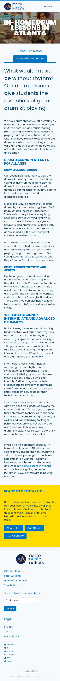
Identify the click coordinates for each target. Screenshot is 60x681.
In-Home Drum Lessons (30, 58)
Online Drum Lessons (30, 51)
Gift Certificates (14, 571)
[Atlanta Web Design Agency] (30, 672)
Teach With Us (12, 585)
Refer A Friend (12, 576)
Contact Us (14, 528)
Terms (8, 631)
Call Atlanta (34, 528)
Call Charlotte (15, 535)
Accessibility (11, 636)
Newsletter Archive (15, 580)
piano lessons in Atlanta (36, 466)
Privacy (8, 627)
